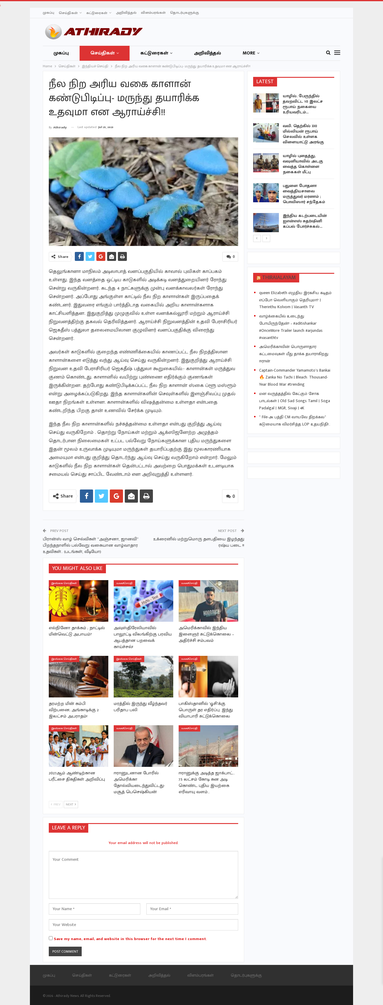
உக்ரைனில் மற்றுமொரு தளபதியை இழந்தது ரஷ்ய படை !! (198, 542)
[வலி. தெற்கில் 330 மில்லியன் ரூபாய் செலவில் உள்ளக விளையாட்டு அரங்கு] (266, 132)
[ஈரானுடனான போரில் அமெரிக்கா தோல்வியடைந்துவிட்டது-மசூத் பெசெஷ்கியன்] (143, 746)
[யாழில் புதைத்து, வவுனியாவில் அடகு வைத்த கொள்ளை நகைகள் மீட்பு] (266, 162)
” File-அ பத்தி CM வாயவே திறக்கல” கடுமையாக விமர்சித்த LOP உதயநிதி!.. (294, 420)
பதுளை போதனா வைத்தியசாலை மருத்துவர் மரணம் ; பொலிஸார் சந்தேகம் (304, 193)
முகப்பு (48, 13)
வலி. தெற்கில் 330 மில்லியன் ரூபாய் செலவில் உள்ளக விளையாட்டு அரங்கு (303, 133)
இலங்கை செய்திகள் (64, 583)
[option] (294, 163)
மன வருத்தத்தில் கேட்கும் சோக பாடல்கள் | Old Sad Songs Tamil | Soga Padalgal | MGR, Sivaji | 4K (294, 400)
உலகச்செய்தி (124, 583)
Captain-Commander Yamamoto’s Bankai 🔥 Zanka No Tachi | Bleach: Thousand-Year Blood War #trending (294, 377)
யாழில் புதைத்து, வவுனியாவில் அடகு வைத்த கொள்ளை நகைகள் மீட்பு (303, 163)
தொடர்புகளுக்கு (184, 13)
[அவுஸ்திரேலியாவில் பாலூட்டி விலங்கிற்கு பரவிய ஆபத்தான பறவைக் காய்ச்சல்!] (143, 601)
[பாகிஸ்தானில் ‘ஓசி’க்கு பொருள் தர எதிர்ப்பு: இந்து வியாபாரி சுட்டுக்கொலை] (208, 676)
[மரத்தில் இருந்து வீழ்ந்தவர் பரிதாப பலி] (143, 676)
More (249, 53)
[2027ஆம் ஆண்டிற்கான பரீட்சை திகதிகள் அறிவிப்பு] (78, 746)
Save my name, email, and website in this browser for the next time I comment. (130, 939)
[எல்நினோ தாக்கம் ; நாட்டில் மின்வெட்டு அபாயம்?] (78, 601)
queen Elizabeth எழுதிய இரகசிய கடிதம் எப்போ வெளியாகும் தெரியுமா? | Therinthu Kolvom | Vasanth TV (295, 300)
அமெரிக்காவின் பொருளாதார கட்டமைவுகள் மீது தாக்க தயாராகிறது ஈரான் (293, 353)
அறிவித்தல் (126, 13)
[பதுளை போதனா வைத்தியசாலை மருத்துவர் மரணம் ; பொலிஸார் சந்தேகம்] (266, 192)
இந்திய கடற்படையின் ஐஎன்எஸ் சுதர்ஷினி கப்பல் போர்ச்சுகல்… (305, 221)
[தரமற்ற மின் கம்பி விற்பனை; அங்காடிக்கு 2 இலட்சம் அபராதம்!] (78, 676)
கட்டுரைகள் (96, 13)
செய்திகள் (68, 13)
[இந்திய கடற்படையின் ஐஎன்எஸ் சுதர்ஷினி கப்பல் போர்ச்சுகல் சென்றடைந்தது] (266, 222)
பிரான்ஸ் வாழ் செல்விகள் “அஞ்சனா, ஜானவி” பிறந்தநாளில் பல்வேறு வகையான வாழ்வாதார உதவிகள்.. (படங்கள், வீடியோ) (91, 545)
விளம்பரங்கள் (153, 13)
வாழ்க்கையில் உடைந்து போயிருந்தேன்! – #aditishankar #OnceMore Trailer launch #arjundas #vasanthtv (291, 327)
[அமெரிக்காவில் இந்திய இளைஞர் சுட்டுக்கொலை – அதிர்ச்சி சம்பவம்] (208, 601)
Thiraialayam (279, 277)
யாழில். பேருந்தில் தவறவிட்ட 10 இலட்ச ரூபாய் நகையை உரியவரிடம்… (303, 103)
